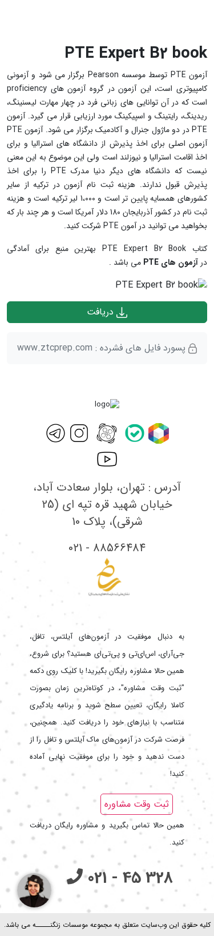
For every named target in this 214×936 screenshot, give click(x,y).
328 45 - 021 (128, 878)
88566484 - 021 (107, 548)
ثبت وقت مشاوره (136, 804)
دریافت (101, 312)
